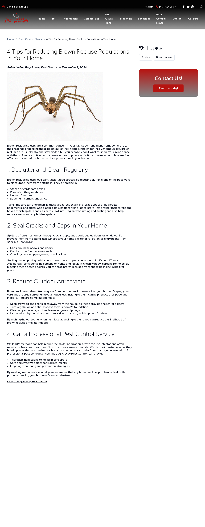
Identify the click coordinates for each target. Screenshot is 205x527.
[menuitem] (41, 19)
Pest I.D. (149, 6)
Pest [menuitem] (53, 18)
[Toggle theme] (201, 6)
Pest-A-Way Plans (109, 18)
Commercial (91, 18)
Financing (126, 18)
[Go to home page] (16, 19)
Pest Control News (161, 18)
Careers (193, 18)
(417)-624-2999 (167, 6)
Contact (177, 18)
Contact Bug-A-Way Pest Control (27, 381)
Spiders (145, 57)
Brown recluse (164, 57)
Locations (144, 18)
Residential (71, 18)
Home (41, 18)
